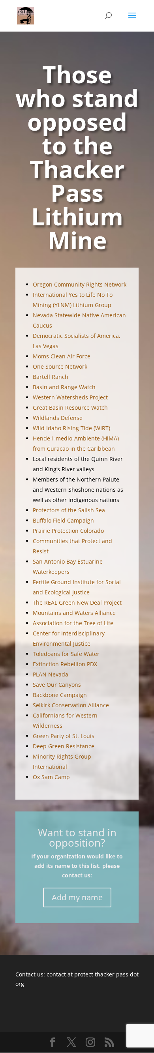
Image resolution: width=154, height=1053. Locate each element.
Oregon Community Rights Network (79, 284)
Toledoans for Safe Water (66, 654)
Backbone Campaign (60, 695)
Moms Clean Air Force (61, 356)
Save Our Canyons (57, 684)
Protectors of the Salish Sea (69, 510)
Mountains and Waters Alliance (74, 612)
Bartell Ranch (50, 376)
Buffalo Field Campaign (63, 520)
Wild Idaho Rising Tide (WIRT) (71, 428)
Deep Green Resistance (63, 746)
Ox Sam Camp (51, 777)
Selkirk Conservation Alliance (71, 705)
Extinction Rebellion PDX (65, 664)
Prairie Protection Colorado (68, 530)
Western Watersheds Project (70, 397)
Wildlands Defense (58, 418)
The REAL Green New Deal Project (77, 602)
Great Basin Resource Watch (70, 407)
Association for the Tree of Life (73, 623)
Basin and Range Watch (64, 387)
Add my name (77, 897)
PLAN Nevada (50, 674)
